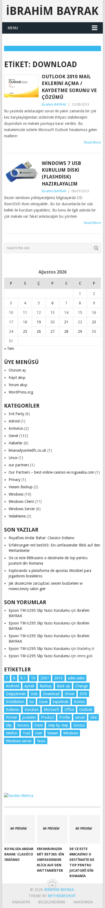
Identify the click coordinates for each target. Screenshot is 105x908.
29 (80, 331)
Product (47, 717)
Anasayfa (21, 902)
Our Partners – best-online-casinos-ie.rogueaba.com (51, 472)
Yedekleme (17, 516)
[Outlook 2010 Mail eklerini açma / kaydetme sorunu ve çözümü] (21, 86)
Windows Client (21, 501)
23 (94, 322)
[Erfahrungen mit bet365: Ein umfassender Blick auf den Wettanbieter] (52, 829)
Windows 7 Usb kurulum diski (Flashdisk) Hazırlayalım (61, 173)
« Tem (9, 348)
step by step (58, 725)
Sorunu (23, 725)
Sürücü (79, 725)
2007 (44, 678)
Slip (9, 725)
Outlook (85, 709)
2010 (58, 678)
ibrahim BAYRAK (52, 11)
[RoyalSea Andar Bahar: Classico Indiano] (19, 829)
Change (81, 686)
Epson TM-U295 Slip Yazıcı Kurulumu (39, 610)
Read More (92, 142)
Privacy (14, 479)
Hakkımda (83, 902)
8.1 (23, 678)
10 (33, 678)
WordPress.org (21, 392)
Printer (11, 717)
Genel (13, 436)
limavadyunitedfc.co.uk (27, 450)
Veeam (52, 733)
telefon (12, 733)
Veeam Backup (21, 487)
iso (31, 701)
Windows (16, 494)
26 (39, 331)
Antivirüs (16, 428)
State (38, 725)
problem (29, 717)
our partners (19, 465)
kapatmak (61, 701)
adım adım (76, 678)
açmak (29, 686)
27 (52, 331)
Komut (79, 701)
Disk (34, 694)
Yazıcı (41, 741)
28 (66, 331)
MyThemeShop (61, 896)
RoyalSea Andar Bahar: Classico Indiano (41, 538)
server (80, 717)
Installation (15, 701)
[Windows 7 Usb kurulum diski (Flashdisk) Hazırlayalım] (21, 172)
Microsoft (51, 709)
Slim (93, 717)
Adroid (14, 421)
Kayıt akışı (17, 377)
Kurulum (31, 709)
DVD (83, 694)
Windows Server (22, 509)
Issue (43, 701)
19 (39, 322)
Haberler (16, 443)
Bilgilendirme (51, 902)
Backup (46, 686)
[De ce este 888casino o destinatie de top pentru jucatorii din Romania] (84, 829)
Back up (63, 686)
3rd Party (16, 414)
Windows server (19, 741)
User (38, 733)
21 (66, 322)
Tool (26, 733)
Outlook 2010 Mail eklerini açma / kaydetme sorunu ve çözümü (69, 87)
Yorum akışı (18, 385)
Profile (64, 717)
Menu (13, 28)
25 (25, 331)
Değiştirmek (16, 694)
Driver (70, 694)
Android (12, 686)
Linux (13, 457)
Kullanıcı (12, 709)
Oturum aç (17, 370)
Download (51, 694)
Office (69, 709)
